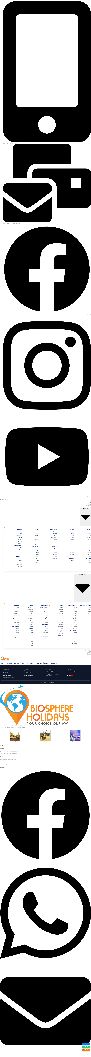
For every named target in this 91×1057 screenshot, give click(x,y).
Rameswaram (71, 550)
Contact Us (54, 663)
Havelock (20, 533)
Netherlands (60, 626)
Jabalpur (37, 554)
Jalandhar (37, 565)
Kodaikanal (72, 539)
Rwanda (31, 622)
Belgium (61, 609)
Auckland (46, 638)
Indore (38, 548)
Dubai (47, 609)
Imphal (55, 542)
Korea (32, 643)
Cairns (46, 630)
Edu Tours (16, 663)
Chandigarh (37, 564)
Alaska (17, 607)
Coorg (73, 535)
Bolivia (17, 632)
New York (17, 617)
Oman (47, 613)
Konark (72, 560)
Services (46, 663)
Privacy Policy (27, 674)
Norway (75, 637)
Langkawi (75, 618)
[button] (45, 815)
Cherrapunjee (54, 537)
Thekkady (37, 535)
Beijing (32, 637)
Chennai (72, 546)
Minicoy (20, 554)
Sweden (75, 639)
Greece (61, 618)
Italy (62, 622)
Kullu (21, 562)
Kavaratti (20, 551)
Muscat (46, 615)
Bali (76, 624)
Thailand (75, 607)
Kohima (55, 544)
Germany (61, 617)
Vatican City (60, 635)
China (32, 635)
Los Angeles (16, 615)
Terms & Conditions (28, 670)
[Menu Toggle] (90, 501)
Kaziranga (55, 533)
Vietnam (75, 626)
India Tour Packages (7, 675)
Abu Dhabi (46, 611)
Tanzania (31, 624)
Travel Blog (5, 678)
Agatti (20, 547)
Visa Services (39, 663)
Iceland (75, 635)
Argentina (17, 630)
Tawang (55, 539)
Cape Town (31, 611)
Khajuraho (37, 556)
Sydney (46, 628)
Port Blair (20, 531)
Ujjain (38, 550)
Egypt (47, 617)
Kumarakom (36, 539)
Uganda (31, 626)
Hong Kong (75, 620)
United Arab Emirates (43, 607)
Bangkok (75, 609)
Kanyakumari (71, 552)
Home (2, 663)
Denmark (75, 632)
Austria (61, 607)
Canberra (46, 634)
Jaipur (55, 548)
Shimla (20, 558)
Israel (47, 620)
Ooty (73, 537)
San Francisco (16, 620)
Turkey (46, 622)
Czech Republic (59, 613)
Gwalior (37, 558)
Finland (75, 634)
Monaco (61, 624)
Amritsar (37, 562)
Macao (32, 641)
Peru (18, 635)
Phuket (75, 611)
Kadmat (20, 552)
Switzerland (60, 633)
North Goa (19, 539)
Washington (16, 622)
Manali (20, 560)
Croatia (61, 611)
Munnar (37, 533)
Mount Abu (54, 558)
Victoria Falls (30, 618)
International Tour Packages (8, 677)
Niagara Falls (16, 618)
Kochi (38, 531)
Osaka (32, 632)
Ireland (75, 641)
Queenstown (45, 641)
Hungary (61, 620)
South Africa (30, 607)
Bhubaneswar (71, 558)
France (61, 615)
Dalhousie (20, 566)
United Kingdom (74, 643)
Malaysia (75, 617)
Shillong (55, 535)
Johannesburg (30, 609)
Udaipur (55, 550)
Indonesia (75, 622)
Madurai (72, 548)
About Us (5, 670)
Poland (61, 628)
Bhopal (37, 552)
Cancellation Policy (28, 672)
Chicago (17, 611)
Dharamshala (19, 564)
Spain (61, 631)
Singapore (75, 615)
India (22, 663)
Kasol (20, 568)
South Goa (19, 541)
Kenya (32, 613)
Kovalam (37, 541)
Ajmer (55, 556)
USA (18, 624)
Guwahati (55, 531)
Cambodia (75, 628)
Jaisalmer (55, 554)
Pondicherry (71, 541)
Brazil (17, 628)
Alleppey (37, 537)
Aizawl (55, 541)
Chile (18, 634)
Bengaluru (72, 531)
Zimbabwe (31, 617)
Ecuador (17, 637)
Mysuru (72, 533)
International (30, 663)
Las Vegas (16, 613)
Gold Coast (45, 632)
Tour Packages (9, 663)
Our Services (5, 672)
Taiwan (32, 645)
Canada (17, 609)
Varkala (37, 542)
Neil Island (19, 535)
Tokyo (32, 634)
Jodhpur (55, 552)
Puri (73, 556)
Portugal (61, 630)
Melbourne (46, 626)
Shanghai (31, 639)
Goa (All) (20, 543)
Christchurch (45, 640)
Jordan (46, 618)
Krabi (76, 613)
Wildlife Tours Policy (28, 675)
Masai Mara (31, 615)
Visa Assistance (6, 674)
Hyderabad (72, 542)
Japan (32, 630)
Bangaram (19, 549)
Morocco (31, 620)
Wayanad (37, 544)
